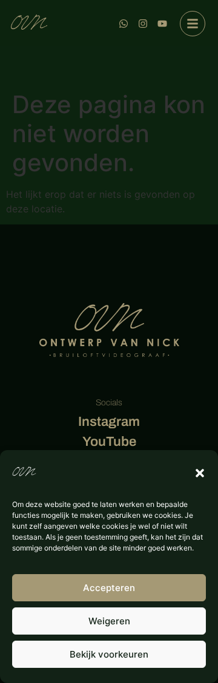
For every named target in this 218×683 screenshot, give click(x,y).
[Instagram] (143, 23)
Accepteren (109, 587)
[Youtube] (162, 23)
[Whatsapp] (123, 23)
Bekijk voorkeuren (109, 654)
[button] (200, 473)
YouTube (109, 441)
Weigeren (109, 621)
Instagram (109, 421)
